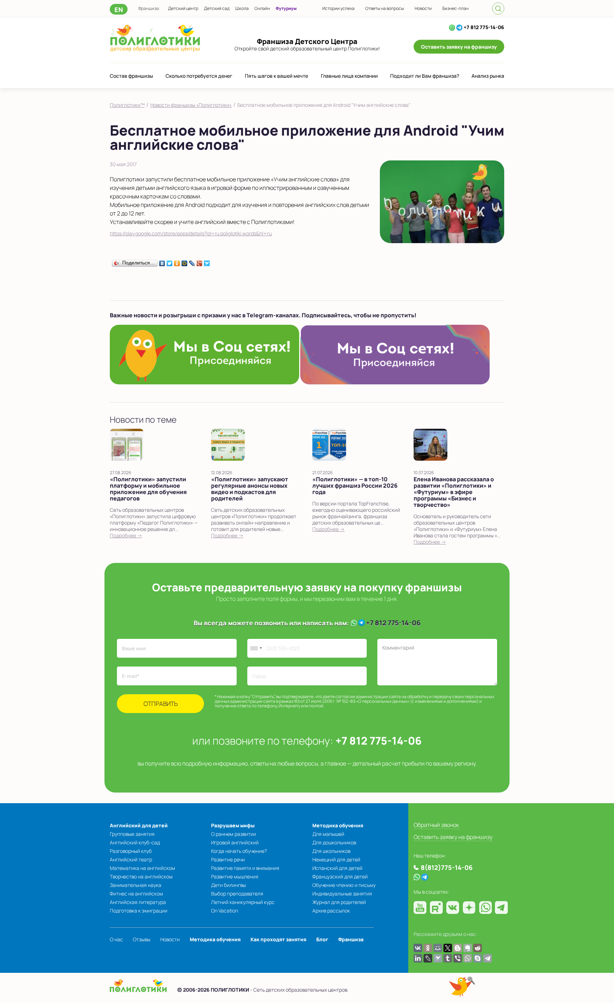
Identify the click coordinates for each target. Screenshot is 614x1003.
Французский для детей (340, 876)
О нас (116, 939)
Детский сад (217, 8)
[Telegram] (459, 27)
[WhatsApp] (452, 27)
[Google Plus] (199, 261)
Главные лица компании (349, 75)
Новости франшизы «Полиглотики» (191, 105)
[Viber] (457, 958)
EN (118, 9)
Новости (423, 8)
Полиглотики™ (127, 105)
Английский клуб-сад (135, 842)
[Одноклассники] (177, 261)
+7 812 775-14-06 (484, 27)
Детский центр (183, 8)
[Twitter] (169, 261)
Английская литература (138, 902)
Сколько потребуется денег (199, 75)
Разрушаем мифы (233, 825)
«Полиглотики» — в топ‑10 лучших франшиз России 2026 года (355, 485)
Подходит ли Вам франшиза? (424, 75)
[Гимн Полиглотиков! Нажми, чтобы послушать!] (462, 986)
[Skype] (477, 958)
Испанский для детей (337, 868)
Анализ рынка (488, 75)
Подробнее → (126, 535)
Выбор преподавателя (237, 893)
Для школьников (331, 851)
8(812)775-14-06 (447, 867)
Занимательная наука (135, 885)
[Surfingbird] (207, 261)
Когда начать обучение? (239, 851)
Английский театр (131, 859)
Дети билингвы (228, 885)
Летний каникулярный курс (243, 902)
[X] (447, 948)
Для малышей (328, 834)
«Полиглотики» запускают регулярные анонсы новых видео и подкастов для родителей (249, 489)
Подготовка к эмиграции (138, 910)
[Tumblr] (447, 958)
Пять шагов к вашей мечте (276, 75)
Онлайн (262, 8)
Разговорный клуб (131, 851)
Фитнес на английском (136, 893)
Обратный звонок (436, 825)
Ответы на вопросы (384, 8)
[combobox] (256, 648)
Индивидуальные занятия (342, 893)
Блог (322, 939)
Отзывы (141, 939)
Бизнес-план (455, 8)
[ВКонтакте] (162, 261)
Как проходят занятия (278, 939)
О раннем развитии (233, 834)
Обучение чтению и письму (344, 885)
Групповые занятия (132, 834)
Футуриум (286, 8)
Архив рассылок (331, 910)
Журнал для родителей (339, 902)
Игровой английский (235, 842)
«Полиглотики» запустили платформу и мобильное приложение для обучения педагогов (148, 489)
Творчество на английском (141, 876)
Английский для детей (139, 825)
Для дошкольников (334, 842)
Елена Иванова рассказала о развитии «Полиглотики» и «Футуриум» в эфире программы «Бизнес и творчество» (454, 492)
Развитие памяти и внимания (245, 868)
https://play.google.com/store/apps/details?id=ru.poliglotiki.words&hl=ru (191, 233)
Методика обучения (337, 825)
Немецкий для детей (336, 859)
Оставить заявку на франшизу (459, 46)
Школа (242, 8)
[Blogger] (457, 948)
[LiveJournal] (192, 261)
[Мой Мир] (184, 261)
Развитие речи (228, 859)
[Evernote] (467, 948)
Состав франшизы (131, 75)
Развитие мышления (234, 876)
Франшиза (350, 939)
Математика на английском (142, 868)
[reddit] (477, 948)
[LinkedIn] (418, 958)
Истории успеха (338, 8)
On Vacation (224, 910)
